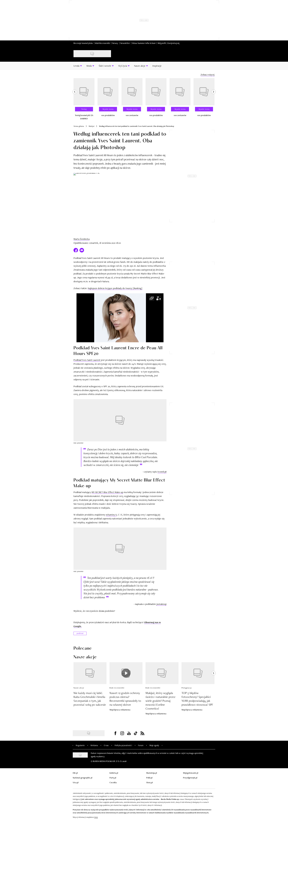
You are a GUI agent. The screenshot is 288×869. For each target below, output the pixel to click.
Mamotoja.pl (151, 773)
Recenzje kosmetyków (83, 43)
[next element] (213, 100)
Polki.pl (149, 777)
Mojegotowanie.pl (190, 773)
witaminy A (111, 514)
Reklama (94, 745)
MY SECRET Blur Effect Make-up (107, 492)
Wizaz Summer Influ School (143, 43)
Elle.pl (75, 773)
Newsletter (125, 43)
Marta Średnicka (82, 239)
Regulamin (80, 745)
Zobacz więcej (207, 74)
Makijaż (91, 126)
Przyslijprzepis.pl (190, 777)
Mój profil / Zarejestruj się (169, 43)
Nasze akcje (79, 688)
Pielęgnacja (187, 688)
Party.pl (113, 777)
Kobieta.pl (114, 773)
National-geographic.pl (82, 777)
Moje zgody (154, 745)
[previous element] (74, 100)
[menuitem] (77, 66)
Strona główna (79, 126)
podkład (80, 633)
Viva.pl (75, 782)
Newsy (115, 43)
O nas (106, 745)
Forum (140, 745)
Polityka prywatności (123, 745)
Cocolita (113, 782)
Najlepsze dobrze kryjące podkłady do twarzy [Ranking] (115, 288)
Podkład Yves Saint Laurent (87, 360)
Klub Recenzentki (102, 43)
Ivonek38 (162, 471)
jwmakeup (161, 604)
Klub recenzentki (117, 688)
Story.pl (149, 782)
